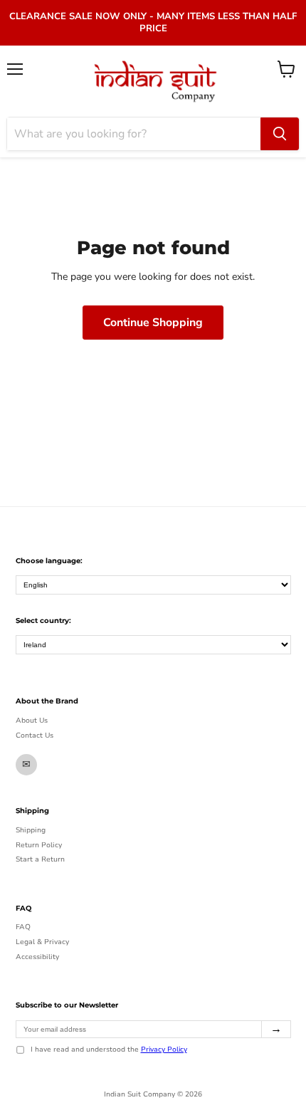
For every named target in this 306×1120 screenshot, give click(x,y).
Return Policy (39, 845)
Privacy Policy (164, 1049)
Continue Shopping (153, 322)
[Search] (279, 133)
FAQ (23, 927)
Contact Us (34, 735)
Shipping (31, 830)
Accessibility (37, 957)
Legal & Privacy (42, 942)
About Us (32, 721)
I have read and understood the (109, 1050)
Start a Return (40, 859)
